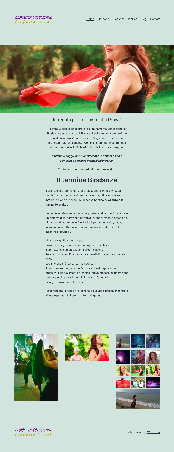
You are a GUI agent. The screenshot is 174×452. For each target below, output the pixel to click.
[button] (4, 79)
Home (90, 19)
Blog (144, 19)
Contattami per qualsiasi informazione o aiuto (87, 169)
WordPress (153, 432)
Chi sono (103, 19)
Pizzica (132, 19)
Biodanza (119, 19)
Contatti (155, 19)
